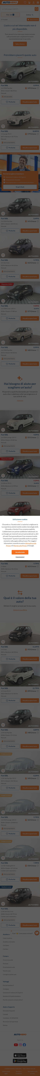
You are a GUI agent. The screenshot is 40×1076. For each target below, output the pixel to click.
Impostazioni (20, 557)
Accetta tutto (20, 552)
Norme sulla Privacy (20, 546)
